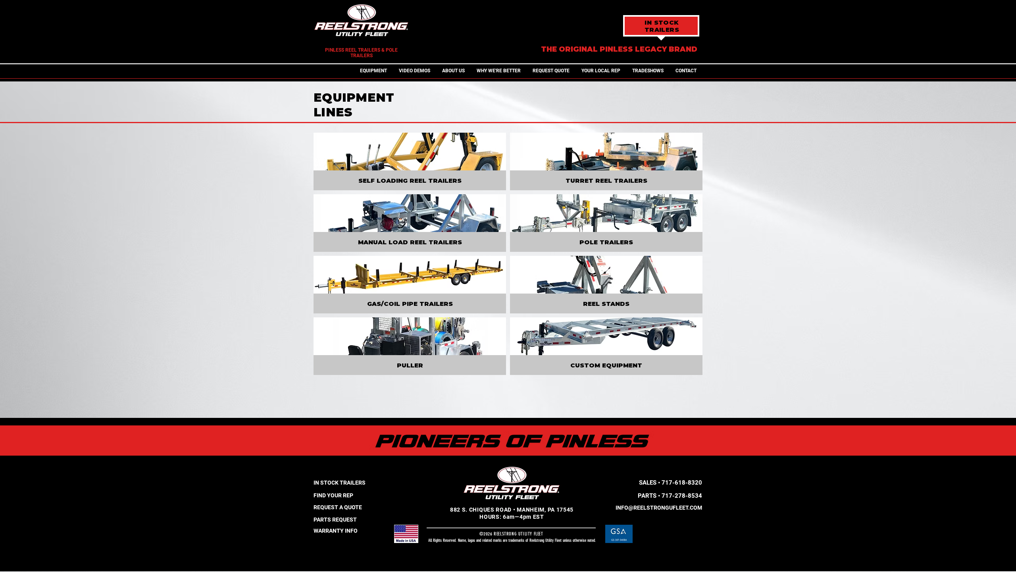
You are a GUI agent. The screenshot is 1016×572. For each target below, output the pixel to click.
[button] (373, 71)
